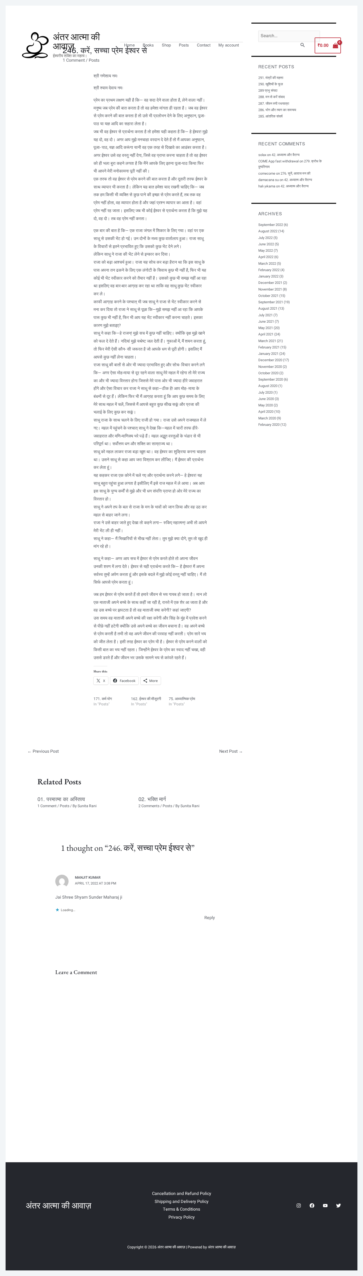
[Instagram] (298, 1205)
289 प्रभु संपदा (267, 90)
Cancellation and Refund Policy (181, 1193)
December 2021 (270, 282)
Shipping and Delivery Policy (182, 1201)
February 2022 (269, 269)
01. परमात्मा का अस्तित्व (61, 799)
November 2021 (270, 289)
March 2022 (267, 263)
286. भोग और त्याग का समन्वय (277, 109)
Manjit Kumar (87, 877)
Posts (184, 45)
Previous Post (43, 751)
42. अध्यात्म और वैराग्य (285, 154)
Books (148, 45)
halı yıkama (266, 186)
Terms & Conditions (181, 1209)
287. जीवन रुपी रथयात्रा (273, 103)
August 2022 (267, 231)
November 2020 (270, 366)
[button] (302, 45)
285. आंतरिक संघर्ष (270, 116)
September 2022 (270, 224)
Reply (209, 918)
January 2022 (268, 276)
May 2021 (265, 327)
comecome (266, 173)
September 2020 (270, 379)
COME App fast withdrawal (278, 161)
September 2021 (270, 302)
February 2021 (269, 347)
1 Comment (47, 806)
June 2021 (266, 321)
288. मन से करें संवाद (271, 96)
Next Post (231, 751)
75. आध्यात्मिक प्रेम (182, 699)
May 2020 (265, 405)
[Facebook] (312, 1205)
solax (262, 154)
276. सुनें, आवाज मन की (295, 173)
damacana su (268, 179)
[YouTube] (325, 1205)
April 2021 (265, 334)
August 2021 (267, 308)
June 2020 (266, 398)
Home (129, 45)
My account (228, 45)
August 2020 (267, 385)
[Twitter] (338, 1205)
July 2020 (265, 392)
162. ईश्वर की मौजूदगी (146, 699)
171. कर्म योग (103, 699)
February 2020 (269, 424)
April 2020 (265, 411)
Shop (166, 45)
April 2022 (265, 256)
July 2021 (265, 315)
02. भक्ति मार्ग (152, 799)
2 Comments (148, 806)
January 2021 (268, 353)
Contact (203, 45)
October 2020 (268, 373)
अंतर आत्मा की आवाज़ (76, 41)
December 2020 (270, 360)
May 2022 (265, 250)
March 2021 (267, 340)
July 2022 (265, 237)
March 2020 (267, 418)
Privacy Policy (181, 1217)
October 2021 (268, 295)
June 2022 (266, 244)
